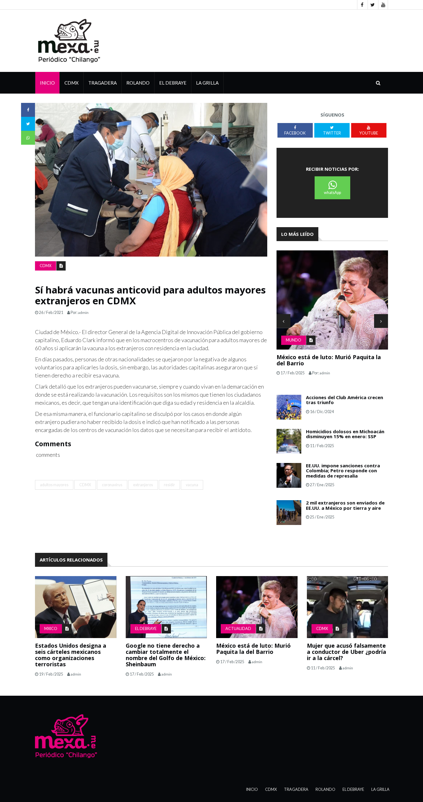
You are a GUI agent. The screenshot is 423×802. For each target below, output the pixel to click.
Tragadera (102, 83)
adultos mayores (54, 485)
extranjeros (143, 485)
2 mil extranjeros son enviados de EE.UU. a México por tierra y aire (345, 505)
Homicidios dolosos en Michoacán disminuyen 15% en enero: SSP (345, 434)
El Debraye (172, 83)
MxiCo (50, 628)
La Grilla (380, 789)
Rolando (138, 83)
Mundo (293, 340)
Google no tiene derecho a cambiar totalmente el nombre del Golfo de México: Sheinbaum (166, 655)
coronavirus (112, 485)
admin (83, 312)
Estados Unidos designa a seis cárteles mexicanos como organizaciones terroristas (70, 655)
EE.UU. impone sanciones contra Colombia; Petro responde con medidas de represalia (343, 470)
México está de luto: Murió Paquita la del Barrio (329, 360)
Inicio (47, 83)
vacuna (192, 485)
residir (169, 485)
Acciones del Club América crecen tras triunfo (344, 400)
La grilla (207, 83)
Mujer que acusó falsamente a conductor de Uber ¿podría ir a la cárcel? (346, 652)
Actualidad (238, 628)
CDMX (71, 83)
